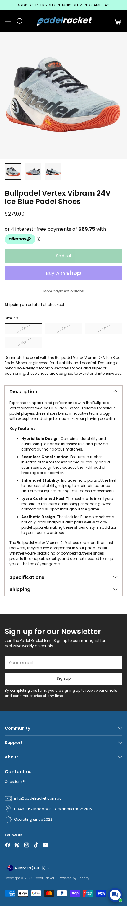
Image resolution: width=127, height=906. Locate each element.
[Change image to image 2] (33, 171)
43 (23, 328)
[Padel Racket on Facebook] (7, 845)
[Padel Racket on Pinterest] (17, 845)
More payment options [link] (63, 291)
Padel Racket (44, 878)
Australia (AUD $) (29, 867)
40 (23, 342)
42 (63, 328)
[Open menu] (8, 21)
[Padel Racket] (63, 21)
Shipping (13, 304)
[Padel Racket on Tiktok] (36, 845)
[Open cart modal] (117, 21)
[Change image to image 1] (13, 171)
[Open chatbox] (115, 895)
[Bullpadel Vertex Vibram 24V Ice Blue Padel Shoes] (63, 95)
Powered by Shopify (74, 878)
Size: (11, 318)
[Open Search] (20, 21)
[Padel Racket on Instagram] (26, 845)
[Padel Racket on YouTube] (45, 845)
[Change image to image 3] (53, 171)
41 (103, 328)
